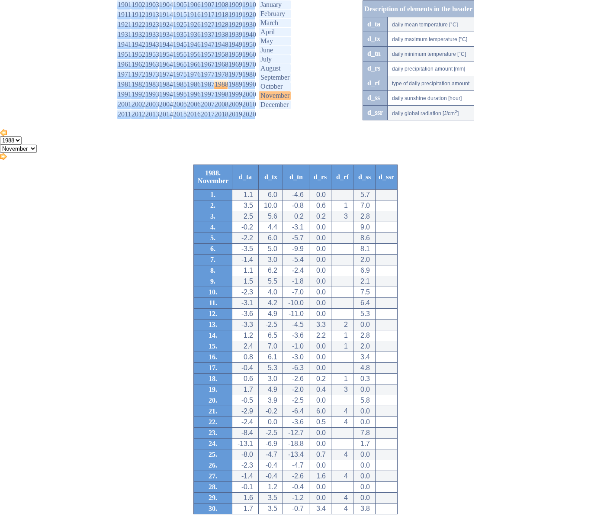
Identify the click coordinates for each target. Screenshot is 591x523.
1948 (221, 44)
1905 (180, 4)
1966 (194, 64)
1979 (235, 74)
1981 (125, 84)
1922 (138, 24)
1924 (166, 24)
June (266, 50)
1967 (208, 64)
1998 (221, 94)
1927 (208, 24)
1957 (208, 54)
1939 (235, 34)
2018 (221, 114)
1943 (152, 44)
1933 (152, 34)
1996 (194, 94)
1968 (221, 64)
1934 (166, 34)
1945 (180, 44)
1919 (235, 14)
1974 (166, 74)
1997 (208, 94)
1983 (152, 84)
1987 (208, 84)
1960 (249, 54)
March (269, 22)
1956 (194, 54)
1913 (152, 14)
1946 (194, 44)
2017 (208, 114)
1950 (249, 44)
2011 (124, 114)
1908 (221, 4)
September (274, 77)
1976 (194, 74)
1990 (249, 84)
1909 (235, 4)
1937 (208, 34)
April (267, 32)
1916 (194, 14)
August (270, 68)
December (274, 104)
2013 (152, 114)
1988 (221, 84)
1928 (221, 24)
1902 (138, 4)
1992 (138, 94)
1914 (166, 14)
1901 (125, 4)
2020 (249, 114)
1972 (138, 74)
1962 (138, 64)
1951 (125, 54)
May (266, 41)
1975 (180, 74)
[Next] (3, 157)
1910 (249, 4)
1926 (194, 24)
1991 (125, 94)
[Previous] (3, 134)
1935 (180, 34)
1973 (152, 74)
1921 (125, 24)
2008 (221, 104)
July (266, 59)
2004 (166, 104)
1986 (194, 84)
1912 (138, 14)
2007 (208, 104)
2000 (249, 94)
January (271, 4)
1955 (180, 54)
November (274, 95)
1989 (235, 84)
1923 (152, 24)
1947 (208, 44)
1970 (249, 64)
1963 (152, 64)
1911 (124, 14)
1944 (166, 44)
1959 (235, 54)
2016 (194, 114)
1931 (125, 34)
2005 (180, 104)
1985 (180, 84)
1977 (208, 74)
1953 (152, 54)
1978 (221, 74)
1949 (235, 44)
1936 (194, 34)
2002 (138, 104)
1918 (221, 14)
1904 (166, 4)
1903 (152, 4)
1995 (180, 94)
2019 (235, 114)
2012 (138, 114)
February (272, 13)
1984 (166, 84)
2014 (166, 114)
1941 (125, 44)
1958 (221, 54)
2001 (125, 104)
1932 (138, 34)
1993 (152, 94)
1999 (235, 94)
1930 (249, 24)
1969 (235, 64)
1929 (235, 24)
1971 (125, 74)
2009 (235, 104)
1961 (125, 64)
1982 (138, 84)
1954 (166, 54)
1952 (138, 54)
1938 (221, 34)
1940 (249, 34)
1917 (208, 14)
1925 (180, 24)
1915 (180, 14)
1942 (138, 44)
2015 (180, 114)
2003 (152, 104)
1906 (194, 4)
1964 (166, 64)
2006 (194, 104)
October (271, 86)
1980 (249, 74)
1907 (208, 4)
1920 (249, 14)
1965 (180, 64)
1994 (166, 94)
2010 (249, 104)
